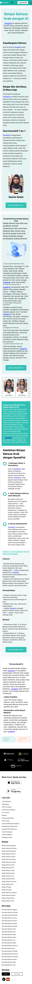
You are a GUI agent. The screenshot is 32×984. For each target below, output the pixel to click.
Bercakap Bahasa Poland (9, 959)
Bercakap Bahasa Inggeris (9, 909)
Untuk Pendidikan (7, 834)
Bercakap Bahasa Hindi (9, 929)
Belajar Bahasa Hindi (8, 865)
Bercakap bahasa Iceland (9, 920)
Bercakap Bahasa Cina (8, 940)
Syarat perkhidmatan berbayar (10, 823)
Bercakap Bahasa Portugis (9, 951)
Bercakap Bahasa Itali (8, 948)
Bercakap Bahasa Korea (9, 937)
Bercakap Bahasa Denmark (10, 912)
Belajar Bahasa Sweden (9, 862)
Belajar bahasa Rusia (8, 898)
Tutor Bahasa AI (6, 801)
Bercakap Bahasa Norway (9, 923)
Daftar (5, 974)
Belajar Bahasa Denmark (9, 848)
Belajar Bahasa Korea (8, 873)
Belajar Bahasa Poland (8, 895)
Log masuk (23, 2)
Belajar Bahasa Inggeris (9, 845)
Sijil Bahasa (5, 804)
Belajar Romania (7, 889)
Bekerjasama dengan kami (9, 826)
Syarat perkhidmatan (8, 818)
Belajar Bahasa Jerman (9, 854)
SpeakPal (8, 23)
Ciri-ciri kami (5, 812)
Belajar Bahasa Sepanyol (9, 892)
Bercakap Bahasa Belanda (9, 915)
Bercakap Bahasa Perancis (10, 945)
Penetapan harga (7, 837)
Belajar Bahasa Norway (9, 859)
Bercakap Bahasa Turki (8, 965)
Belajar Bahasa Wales (8, 878)
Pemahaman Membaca (8, 809)
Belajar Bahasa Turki (8, 901)
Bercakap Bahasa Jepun (9, 934)
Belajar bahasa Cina (8, 876)
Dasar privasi (6, 821)
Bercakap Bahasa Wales (9, 943)
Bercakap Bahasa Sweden (9, 926)
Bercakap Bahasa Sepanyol (10, 956)
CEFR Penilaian (6, 807)
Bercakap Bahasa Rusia (9, 962)
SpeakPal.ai (7, 97)
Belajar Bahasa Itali (7, 884)
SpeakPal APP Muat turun (9, 829)
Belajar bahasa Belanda (9, 851)
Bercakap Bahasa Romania (10, 954)
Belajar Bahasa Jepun (8, 870)
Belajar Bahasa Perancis (9, 881)
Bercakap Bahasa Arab (8, 931)
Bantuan (4, 815)
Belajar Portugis (6, 887)
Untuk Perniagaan (7, 832)
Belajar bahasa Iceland (8, 856)
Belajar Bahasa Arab (8, 867)
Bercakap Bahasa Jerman (9, 918)
